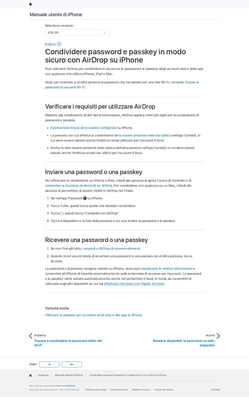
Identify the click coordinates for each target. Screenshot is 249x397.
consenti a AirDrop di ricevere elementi (111, 248)
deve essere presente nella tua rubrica (142, 135)
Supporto (43, 375)
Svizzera (215, 389)
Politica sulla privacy (96, 389)
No (71, 364)
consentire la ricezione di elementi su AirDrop (78, 185)
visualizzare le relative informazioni (166, 268)
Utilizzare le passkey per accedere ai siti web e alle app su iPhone (93, 315)
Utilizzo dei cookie (163, 389)
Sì (49, 364)
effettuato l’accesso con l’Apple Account (134, 284)
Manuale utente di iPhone (56, 14)
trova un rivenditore (65, 385)
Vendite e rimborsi (141, 389)
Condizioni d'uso (119, 389)
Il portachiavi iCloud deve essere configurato (84, 128)
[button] (53, 44)
